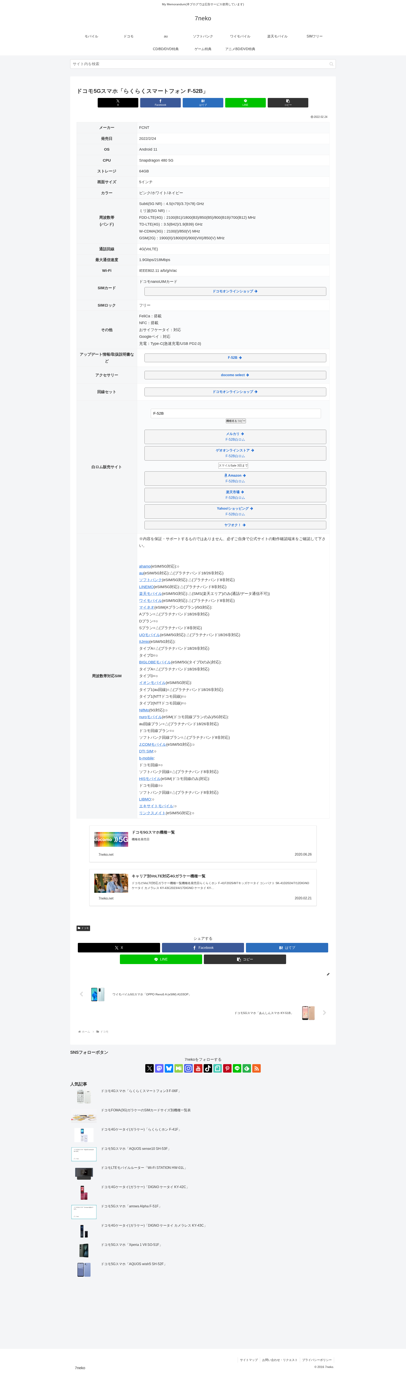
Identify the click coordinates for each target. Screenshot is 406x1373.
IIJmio (144, 642)
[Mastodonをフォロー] (159, 1068)
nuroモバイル (150, 717)
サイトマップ (249, 1360)
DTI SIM (146, 751)
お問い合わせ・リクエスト (280, 1360)
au (141, 573)
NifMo (144, 710)
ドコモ (85, 928)
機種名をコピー (236, 420)
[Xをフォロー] (149, 1068)
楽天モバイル (150, 594)
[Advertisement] (203, 1313)
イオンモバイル (152, 683)
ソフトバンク (150, 580)
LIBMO (145, 799)
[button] (331, 64)
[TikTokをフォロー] (208, 1068)
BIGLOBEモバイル (155, 662)
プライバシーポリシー (317, 1360)
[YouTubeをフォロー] (198, 1068)
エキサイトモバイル (156, 806)
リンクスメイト (152, 813)
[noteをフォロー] (217, 1068)
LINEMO (146, 587)
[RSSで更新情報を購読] (256, 1068)
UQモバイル (149, 635)
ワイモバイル (150, 600)
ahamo (145, 566)
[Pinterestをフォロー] (227, 1068)
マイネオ (146, 607)
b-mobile (146, 758)
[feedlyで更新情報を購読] (247, 1068)
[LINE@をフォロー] (237, 1068)
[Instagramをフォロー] (188, 1068)
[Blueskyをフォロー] (169, 1068)
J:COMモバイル (152, 744)
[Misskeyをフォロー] (178, 1068)
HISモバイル (150, 779)
